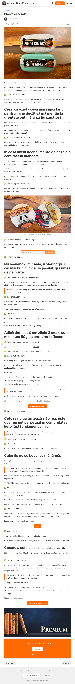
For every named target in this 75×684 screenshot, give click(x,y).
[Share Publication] (52, 3)
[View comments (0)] (13, 24)
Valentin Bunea (13, 18)
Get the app (46, 675)
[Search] (48, 3)
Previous (11, 663)
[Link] (1, 113)
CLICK (28, 183)
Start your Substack (32, 675)
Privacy (37, 671)
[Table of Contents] (2, 342)
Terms (42, 671)
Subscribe (60, 3)
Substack (28, 680)
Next (65, 663)
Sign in (69, 3)
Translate (8, 10)
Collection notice (50, 671)
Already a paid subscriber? (37, 654)
